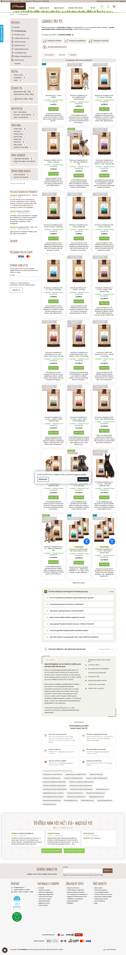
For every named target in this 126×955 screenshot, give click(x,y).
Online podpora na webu (22, 890)
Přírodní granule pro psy (70, 800)
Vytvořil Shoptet (111, 949)
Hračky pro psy (19, 60)
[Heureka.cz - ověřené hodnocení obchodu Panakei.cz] (17, 903)
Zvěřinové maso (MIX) (22, 147)
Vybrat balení (53, 109)
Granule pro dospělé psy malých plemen (54, 782)
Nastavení (43, 479)
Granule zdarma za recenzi (103, 894)
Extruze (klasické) (21, 175)
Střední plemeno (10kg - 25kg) (24, 95)
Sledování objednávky (46, 892)
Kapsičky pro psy (19, 45)
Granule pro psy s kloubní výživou (76, 797)
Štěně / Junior (20, 75)
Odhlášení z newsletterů (75, 899)
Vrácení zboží (43, 905)
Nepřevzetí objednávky (46, 894)
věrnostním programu (65, 763)
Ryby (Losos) (19, 145)
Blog (96, 903)
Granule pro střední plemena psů (73, 778)
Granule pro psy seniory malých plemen (81, 785)
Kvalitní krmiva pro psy (87, 800)
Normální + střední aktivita (24, 115)
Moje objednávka (44, 901)
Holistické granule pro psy (96, 797)
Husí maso (18, 131)
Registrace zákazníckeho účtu (77, 896)
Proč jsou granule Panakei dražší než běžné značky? (69, 630)
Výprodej (17, 64)
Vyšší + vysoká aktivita (22, 117)
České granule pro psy (49, 804)
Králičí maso (19, 139)
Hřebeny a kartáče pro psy (23, 56)
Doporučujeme (49, 55)
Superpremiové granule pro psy (52, 800)
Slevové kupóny (100, 901)
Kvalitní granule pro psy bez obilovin (53, 797)
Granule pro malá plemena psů (51, 778)
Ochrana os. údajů (45, 899)
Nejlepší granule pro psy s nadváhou (53, 793)
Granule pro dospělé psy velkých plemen (54, 785)
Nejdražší (73, 55)
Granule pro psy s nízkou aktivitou (52, 774)
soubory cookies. (80, 474)
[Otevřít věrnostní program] (4, 950)
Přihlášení (70, 903)
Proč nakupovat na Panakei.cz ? (77, 894)
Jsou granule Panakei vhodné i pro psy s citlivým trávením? (72, 624)
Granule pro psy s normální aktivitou (76, 774)
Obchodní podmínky (45, 896)
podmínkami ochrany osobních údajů (22, 285)
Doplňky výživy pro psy (21, 38)
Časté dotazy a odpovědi (75, 890)
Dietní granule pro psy (102, 789)
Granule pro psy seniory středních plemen (54, 789)
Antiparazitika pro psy (21, 49)
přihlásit (123, 1)
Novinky (16, 27)
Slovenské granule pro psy (104, 800)
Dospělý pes (19, 78)
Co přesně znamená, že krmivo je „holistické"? (67, 604)
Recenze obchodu (73, 888)
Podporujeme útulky (101, 899)
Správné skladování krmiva (76, 892)
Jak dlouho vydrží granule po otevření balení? (67, 611)
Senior (17, 80)
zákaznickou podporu (65, 751)
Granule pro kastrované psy (75, 793)
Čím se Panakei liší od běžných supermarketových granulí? (72, 598)
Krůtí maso (19, 142)
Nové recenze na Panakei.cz (51, 851)
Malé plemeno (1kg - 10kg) (24, 92)
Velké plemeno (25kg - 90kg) (23, 100)
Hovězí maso (19, 129)
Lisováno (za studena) (22, 177)
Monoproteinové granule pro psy (95, 793)
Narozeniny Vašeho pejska (103, 896)
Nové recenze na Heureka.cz (74, 851)
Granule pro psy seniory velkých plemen (81, 789)
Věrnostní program (101, 890)
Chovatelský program (102, 892)
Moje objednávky (72, 901)
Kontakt (41, 888)
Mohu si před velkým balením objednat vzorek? (67, 617)
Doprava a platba (44, 890)
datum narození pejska (101, 751)
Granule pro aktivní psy (96, 774)
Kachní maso (19, 137)
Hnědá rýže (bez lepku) (23, 159)
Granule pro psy (20, 31)
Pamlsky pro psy (19, 35)
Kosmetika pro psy (20, 53)
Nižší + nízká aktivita (21, 112)
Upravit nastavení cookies (54, 949)
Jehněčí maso (20, 134)
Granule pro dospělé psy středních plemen (81, 782)
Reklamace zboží (44, 903)
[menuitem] (32, 7)
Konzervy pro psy (19, 42)
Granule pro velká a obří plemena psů (96, 778)
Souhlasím (83, 479)
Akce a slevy (99, 888)
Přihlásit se (16, 290)
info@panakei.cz (19, 887)
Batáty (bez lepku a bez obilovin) (24, 162)
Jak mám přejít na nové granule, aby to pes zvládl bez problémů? (74, 637)
